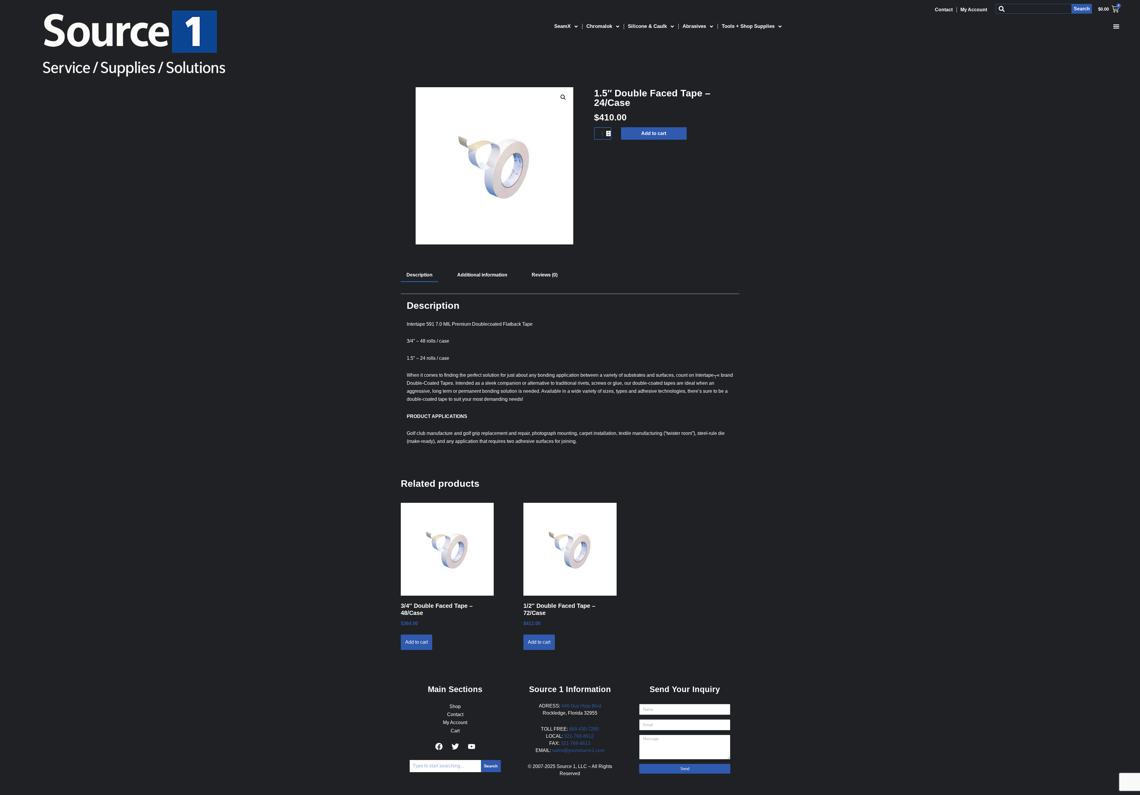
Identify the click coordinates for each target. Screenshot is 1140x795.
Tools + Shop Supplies (748, 26)
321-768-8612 (579, 736)
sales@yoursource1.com (578, 750)
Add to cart (653, 133)
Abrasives (694, 26)
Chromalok (599, 26)
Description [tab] (419, 274)
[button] (1116, 26)
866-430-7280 (584, 729)
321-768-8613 (575, 743)
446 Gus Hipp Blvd (581, 705)
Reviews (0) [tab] (545, 274)
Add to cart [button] (416, 642)
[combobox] (1034, 9)
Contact (944, 9)
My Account (973, 9)
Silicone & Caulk (647, 26)
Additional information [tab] (482, 274)
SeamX (562, 26)
